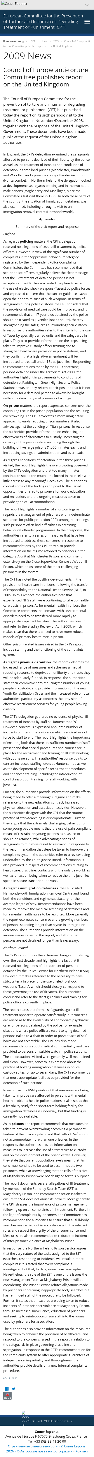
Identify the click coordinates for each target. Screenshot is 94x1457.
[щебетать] (13, 1389)
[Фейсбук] (6, 1389)
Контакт (81, 1451)
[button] (47, 5)
